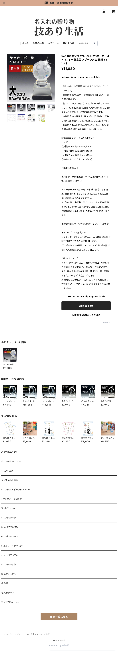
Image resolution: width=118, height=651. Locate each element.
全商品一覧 (38, 43)
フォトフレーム (8, 508)
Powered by (55, 645)
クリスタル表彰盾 (9, 480)
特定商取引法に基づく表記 (38, 634)
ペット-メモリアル (9, 555)
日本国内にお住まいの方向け (86, 315)
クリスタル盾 (7, 470)
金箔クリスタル (8, 574)
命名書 (4, 583)
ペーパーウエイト (9, 536)
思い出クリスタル (9, 527)
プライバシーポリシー (13, 634)
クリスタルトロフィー (11, 461)
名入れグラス (7, 592)
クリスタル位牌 (8, 564)
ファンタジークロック (11, 499)
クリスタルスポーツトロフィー (15, 489)
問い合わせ (68, 43)
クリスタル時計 (8, 517)
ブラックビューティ (10, 602)
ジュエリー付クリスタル (12, 545)
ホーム (25, 43)
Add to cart (86, 305)
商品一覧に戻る (59, 616)
